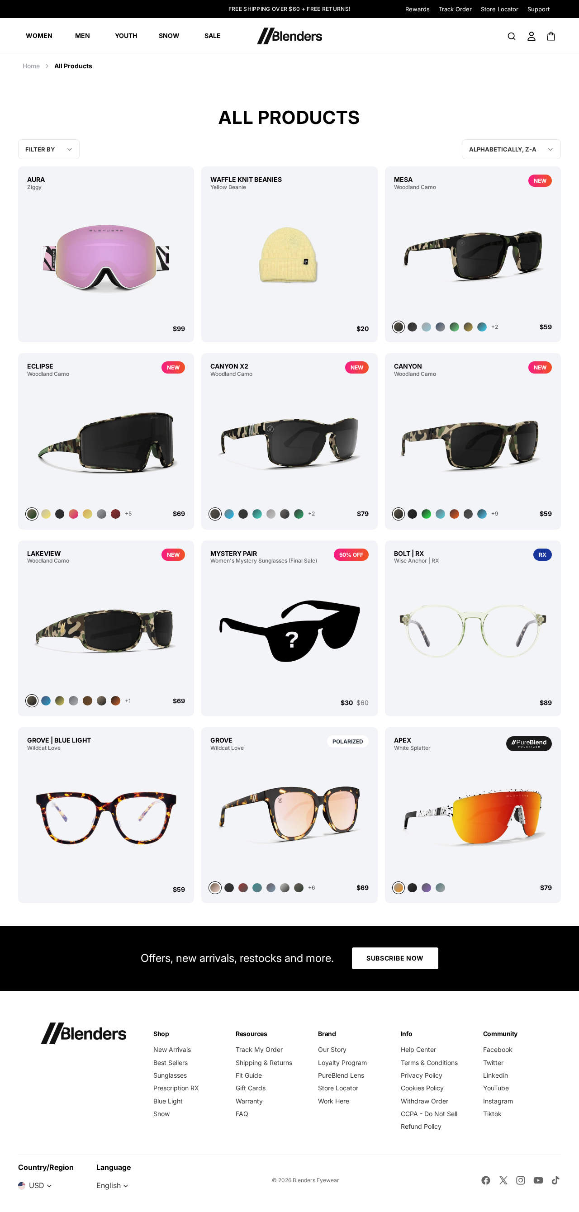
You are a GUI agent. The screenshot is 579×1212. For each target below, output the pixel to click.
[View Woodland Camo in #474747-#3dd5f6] (482, 327)
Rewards (417, 9)
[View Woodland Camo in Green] (454, 327)
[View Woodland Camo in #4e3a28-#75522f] (87, 700)
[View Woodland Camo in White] (46, 514)
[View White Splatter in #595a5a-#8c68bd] (426, 888)
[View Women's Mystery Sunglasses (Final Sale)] (289, 631)
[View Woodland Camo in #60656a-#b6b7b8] (73, 700)
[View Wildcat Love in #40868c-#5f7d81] (257, 888)
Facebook (498, 1049)
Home (31, 66)
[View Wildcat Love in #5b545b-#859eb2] (271, 888)
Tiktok (492, 1113)
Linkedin (495, 1075)
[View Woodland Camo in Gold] (87, 514)
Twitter (493, 1062)
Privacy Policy (421, 1075)
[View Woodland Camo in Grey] (426, 327)
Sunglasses (170, 1075)
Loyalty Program (342, 1062)
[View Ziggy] (106, 257)
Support (538, 9)
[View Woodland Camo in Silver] (440, 327)
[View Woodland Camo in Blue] (482, 514)
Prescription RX (176, 1088)
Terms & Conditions (429, 1062)
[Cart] (551, 36)
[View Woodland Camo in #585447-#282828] (473, 255)
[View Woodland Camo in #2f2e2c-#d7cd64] (60, 700)
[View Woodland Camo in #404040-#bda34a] (468, 327)
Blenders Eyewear (316, 1180)
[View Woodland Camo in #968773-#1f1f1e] (101, 700)
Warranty (249, 1101)
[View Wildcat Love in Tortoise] (289, 816)
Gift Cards (251, 1088)
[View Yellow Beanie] (289, 257)
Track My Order (259, 1049)
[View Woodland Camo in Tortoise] (257, 514)
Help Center (418, 1049)
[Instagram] (520, 1180)
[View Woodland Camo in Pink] (73, 514)
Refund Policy (421, 1126)
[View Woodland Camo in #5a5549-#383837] (289, 442)
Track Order (455, 9)
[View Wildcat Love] (106, 818)
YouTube (496, 1088)
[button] (511, 149)
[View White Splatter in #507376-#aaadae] (440, 888)
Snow (161, 1113)
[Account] (531, 36)
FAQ (242, 1113)
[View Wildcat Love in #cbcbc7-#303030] (285, 888)
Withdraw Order (424, 1101)
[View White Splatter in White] (473, 816)
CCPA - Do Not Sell (429, 1113)
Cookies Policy (422, 1088)
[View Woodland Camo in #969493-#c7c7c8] (271, 514)
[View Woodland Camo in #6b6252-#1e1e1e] (106, 629)
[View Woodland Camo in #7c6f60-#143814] (106, 442)
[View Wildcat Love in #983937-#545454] (243, 888)
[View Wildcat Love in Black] (229, 888)
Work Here (333, 1101)
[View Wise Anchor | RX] (473, 631)
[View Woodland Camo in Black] (412, 327)
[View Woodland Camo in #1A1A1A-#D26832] (115, 700)
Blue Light (168, 1101)
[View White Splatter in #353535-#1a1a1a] (412, 888)
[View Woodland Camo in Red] (115, 514)
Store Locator (499, 9)
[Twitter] (503, 1180)
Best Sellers (170, 1062)
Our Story (332, 1049)
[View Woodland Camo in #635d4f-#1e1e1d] (473, 442)
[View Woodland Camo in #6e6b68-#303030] (285, 514)
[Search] (511, 36)
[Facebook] (485, 1180)
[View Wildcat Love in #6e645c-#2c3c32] (299, 888)
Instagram (498, 1101)
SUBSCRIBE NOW (395, 958)
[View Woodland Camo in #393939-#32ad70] (299, 514)
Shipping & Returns (264, 1062)
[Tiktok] (555, 1180)
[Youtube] (538, 1180)
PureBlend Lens (341, 1075)
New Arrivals (172, 1049)
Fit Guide (249, 1075)
